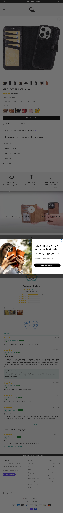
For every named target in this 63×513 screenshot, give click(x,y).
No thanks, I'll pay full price (47, 268)
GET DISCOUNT (47, 265)
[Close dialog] (61, 240)
